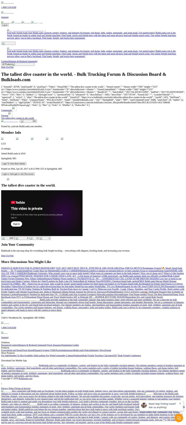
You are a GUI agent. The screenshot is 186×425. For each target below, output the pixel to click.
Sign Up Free (7, 67)
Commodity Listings (64, 355)
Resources (6, 345)
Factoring (60, 350)
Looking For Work (46, 355)
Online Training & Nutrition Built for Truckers (46, 289)
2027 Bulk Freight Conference (127, 355)
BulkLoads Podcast (82, 350)
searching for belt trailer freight (66, 286)
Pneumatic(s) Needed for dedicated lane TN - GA (40, 294)
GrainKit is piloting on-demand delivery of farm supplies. (114, 271)
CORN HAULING (156, 286)
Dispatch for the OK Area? (134, 286)
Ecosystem (6, 350)
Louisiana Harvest (113, 294)
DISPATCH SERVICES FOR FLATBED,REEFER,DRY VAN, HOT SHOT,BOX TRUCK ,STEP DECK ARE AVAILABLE (60, 268)
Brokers (84, 271)
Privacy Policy (8, 388)
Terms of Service (23, 388)
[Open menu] (8, 43)
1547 (11, 238)
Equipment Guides (70, 345)
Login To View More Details (13, 164)
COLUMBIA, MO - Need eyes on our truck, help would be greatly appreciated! (45, 284)
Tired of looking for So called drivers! (35, 286)
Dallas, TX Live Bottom (111, 286)
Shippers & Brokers (17, 61)
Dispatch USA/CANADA (127, 292)
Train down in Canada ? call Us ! (83, 289)
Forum (108, 350)
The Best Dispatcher (163, 294)
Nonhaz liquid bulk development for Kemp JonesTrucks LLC (148, 284)
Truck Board (28, 350)
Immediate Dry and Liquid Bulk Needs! (144, 297)
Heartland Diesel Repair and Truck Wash (46, 297)
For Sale (5, 355)
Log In (5, 25)
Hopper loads (163, 271)
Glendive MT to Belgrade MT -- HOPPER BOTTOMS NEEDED (95, 297)
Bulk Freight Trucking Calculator (97, 355)
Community (32, 61)
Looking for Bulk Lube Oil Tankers (63, 281)
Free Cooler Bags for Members (42, 271)
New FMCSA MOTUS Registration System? (141, 268)
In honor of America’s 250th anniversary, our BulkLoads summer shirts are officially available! (124, 276)
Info (34, 121)
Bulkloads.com (25, 378)
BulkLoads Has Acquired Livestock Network (84, 294)
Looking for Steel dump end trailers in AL (101, 284)
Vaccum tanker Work (90, 286)
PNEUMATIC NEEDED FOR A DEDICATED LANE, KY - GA (50, 276)
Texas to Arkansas (148, 271)
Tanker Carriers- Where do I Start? (31, 281)
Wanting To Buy (16, 355)
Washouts (78, 355)
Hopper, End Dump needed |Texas (137, 294)
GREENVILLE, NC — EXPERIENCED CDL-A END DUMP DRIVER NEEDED (120, 278)
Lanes (142, 292)
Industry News (98, 350)
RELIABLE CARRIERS (68, 271)
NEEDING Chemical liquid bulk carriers (119, 281)
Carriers (4, 61)
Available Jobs (30, 355)
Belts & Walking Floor (90, 281)
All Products (7, 64)
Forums (4, 115)
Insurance (69, 350)
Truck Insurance (54, 345)
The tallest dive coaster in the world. (17, 118)
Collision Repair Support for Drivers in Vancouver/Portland (87, 292)
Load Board (16, 350)
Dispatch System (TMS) (45, 350)
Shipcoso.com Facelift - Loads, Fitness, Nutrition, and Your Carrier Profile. (132, 289)
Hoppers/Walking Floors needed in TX (62, 278)
